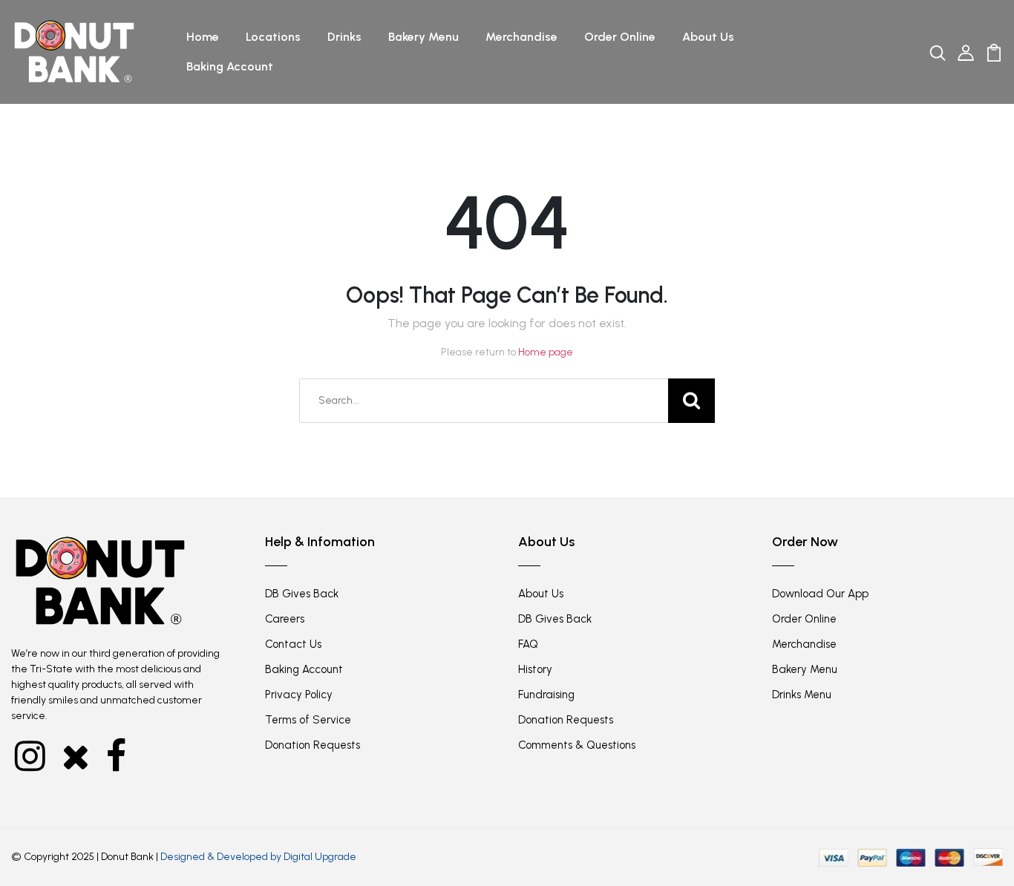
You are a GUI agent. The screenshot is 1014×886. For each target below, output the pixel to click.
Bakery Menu (423, 37)
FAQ (528, 644)
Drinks (344, 37)
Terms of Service (308, 719)
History (535, 669)
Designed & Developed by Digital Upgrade (258, 856)
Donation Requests (312, 745)
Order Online (619, 37)
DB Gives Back (301, 593)
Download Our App (820, 593)
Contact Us (293, 644)
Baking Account (229, 66)
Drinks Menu (801, 694)
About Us (708, 37)
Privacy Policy (299, 694)
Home (202, 37)
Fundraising (546, 694)
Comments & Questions (576, 745)
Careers (284, 619)
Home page (545, 352)
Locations (273, 37)
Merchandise (521, 37)
